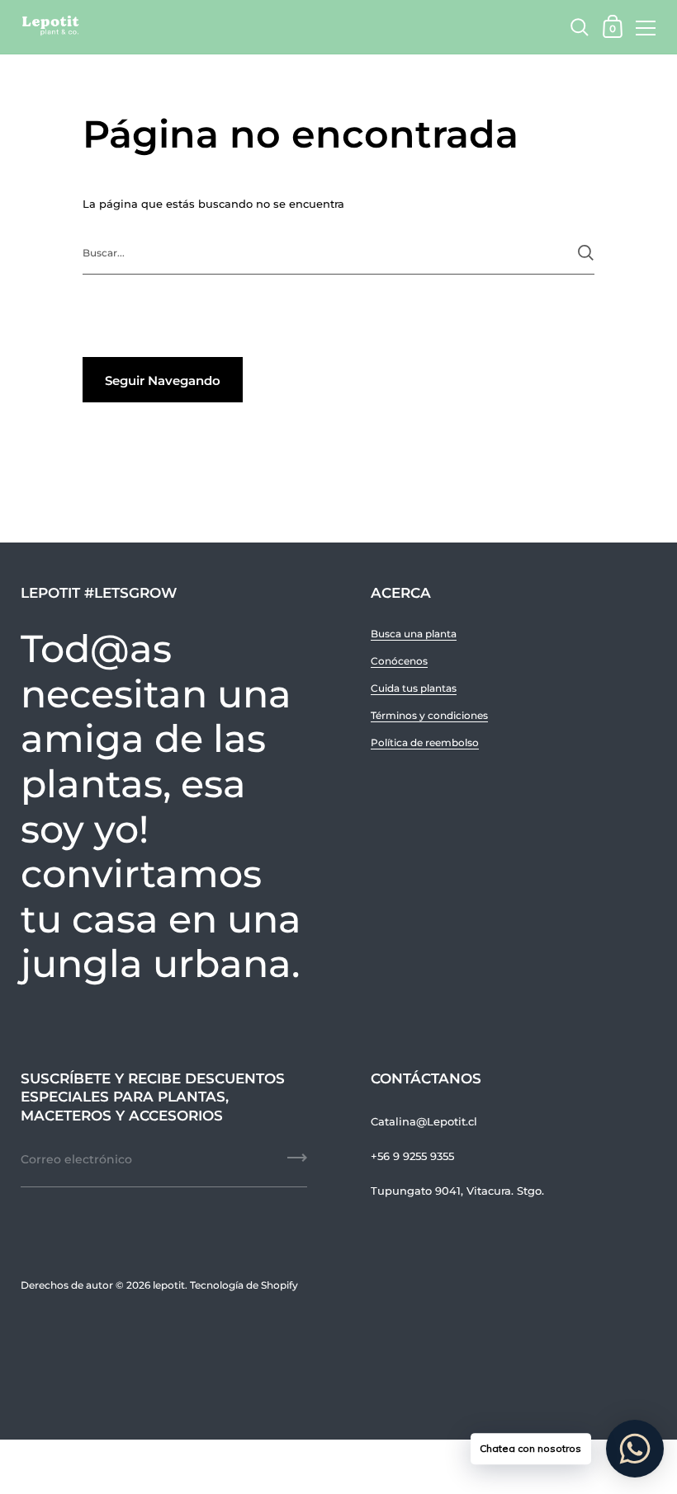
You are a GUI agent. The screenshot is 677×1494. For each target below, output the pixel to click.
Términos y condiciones (429, 715)
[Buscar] (585, 252)
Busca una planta (414, 633)
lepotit (169, 1285)
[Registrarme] (297, 1163)
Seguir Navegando (162, 380)
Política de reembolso (425, 742)
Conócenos (399, 661)
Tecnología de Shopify (244, 1285)
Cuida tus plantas (414, 688)
